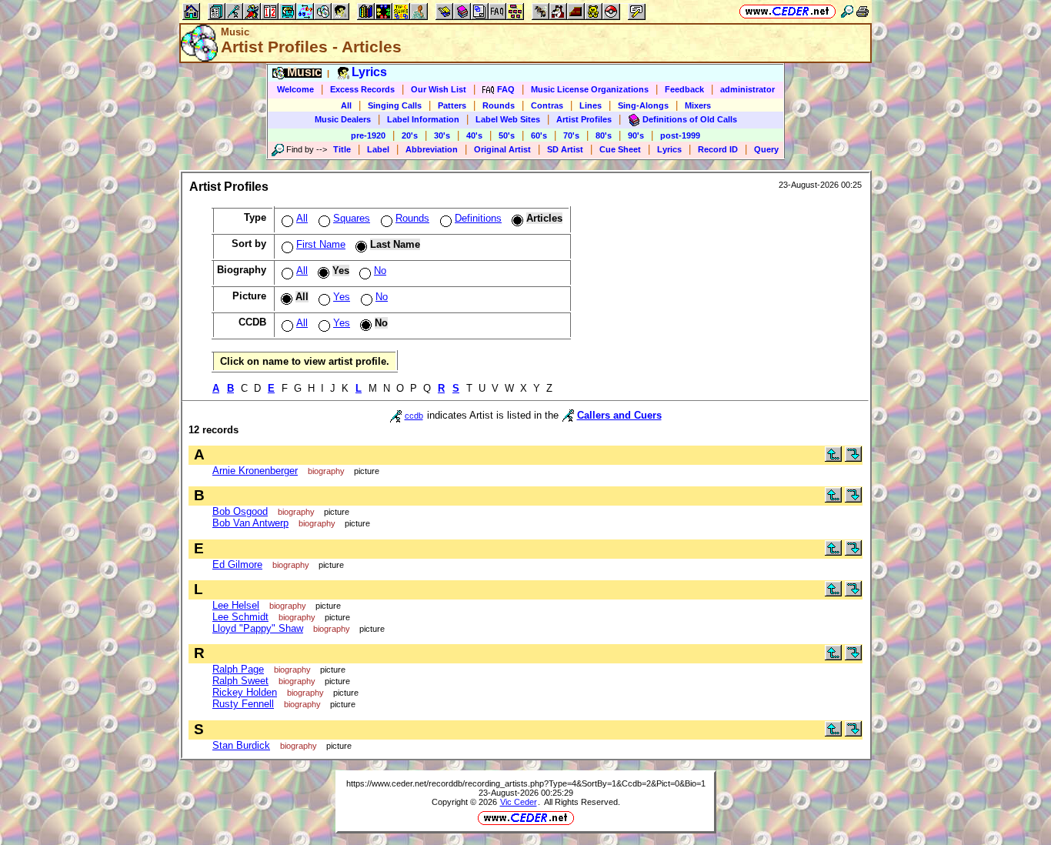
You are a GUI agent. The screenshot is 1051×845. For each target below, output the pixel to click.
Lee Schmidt (240, 617)
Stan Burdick (241, 745)
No (380, 270)
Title (342, 149)
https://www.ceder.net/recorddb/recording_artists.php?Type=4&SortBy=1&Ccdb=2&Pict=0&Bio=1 (526, 783)
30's (442, 135)
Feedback (684, 89)
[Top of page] (833, 458)
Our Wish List (438, 89)
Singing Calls (395, 105)
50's (507, 135)
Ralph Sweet (240, 680)
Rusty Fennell (243, 704)
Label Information (423, 119)
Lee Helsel (235, 605)
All (346, 105)
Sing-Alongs (643, 105)
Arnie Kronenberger (255, 470)
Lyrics (669, 149)
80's (604, 135)
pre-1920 (368, 135)
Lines (590, 105)
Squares (351, 218)
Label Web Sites (507, 119)
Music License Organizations (590, 89)
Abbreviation (431, 149)
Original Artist (502, 149)
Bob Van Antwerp (250, 523)
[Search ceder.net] (847, 11)
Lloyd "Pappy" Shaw (257, 628)
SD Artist (565, 149)
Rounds (498, 105)
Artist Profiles (584, 119)
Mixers (698, 105)
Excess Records (362, 89)
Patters (452, 105)
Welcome (295, 89)
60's (539, 135)
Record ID (718, 149)
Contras (547, 105)
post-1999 (680, 135)
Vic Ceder (518, 802)
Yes (341, 296)
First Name (320, 244)
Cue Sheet (620, 149)
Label (378, 149)
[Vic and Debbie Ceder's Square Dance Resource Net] (787, 11)
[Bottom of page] (853, 458)
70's (571, 135)
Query (766, 149)
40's (474, 135)
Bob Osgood (240, 511)
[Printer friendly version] (862, 11)
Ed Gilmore (237, 564)
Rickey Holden (244, 692)
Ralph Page (238, 669)
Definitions (478, 218)
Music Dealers (343, 119)
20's (410, 135)
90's (636, 135)
